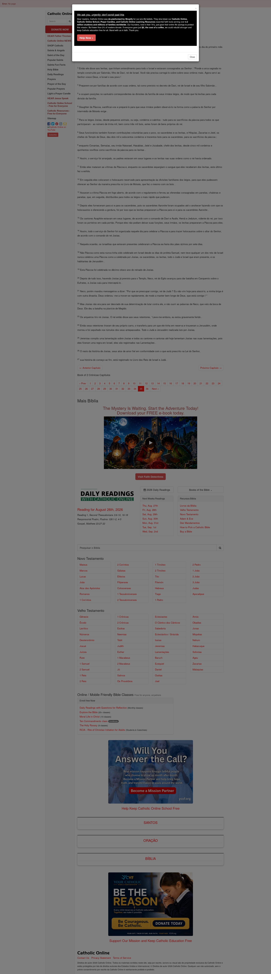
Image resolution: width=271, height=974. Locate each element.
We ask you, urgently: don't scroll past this (100, 14)
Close (192, 56)
